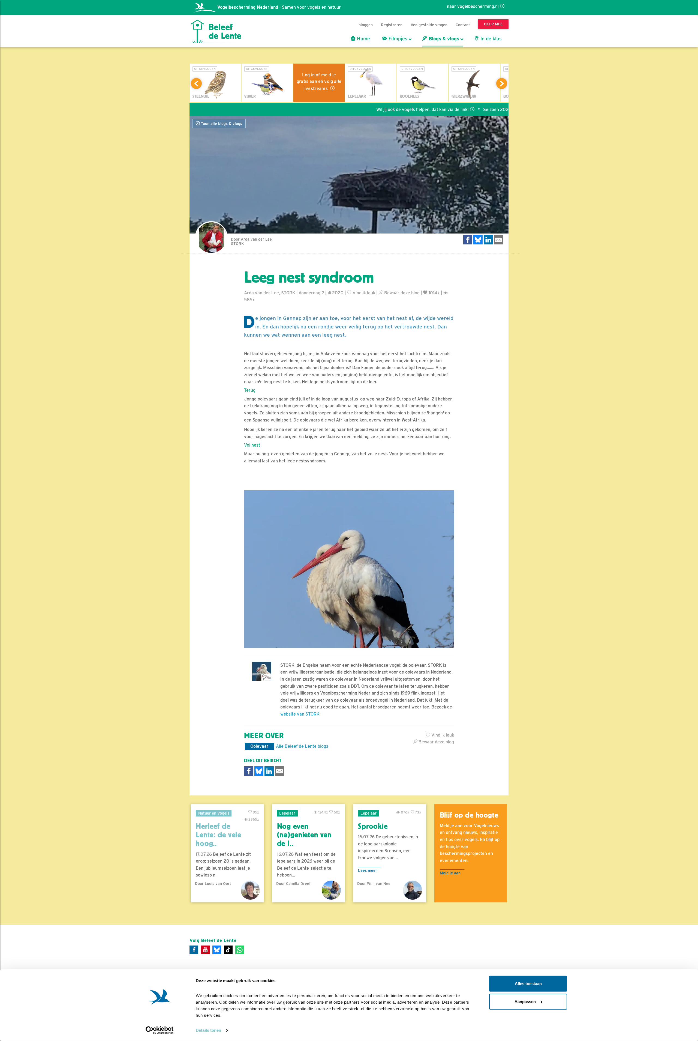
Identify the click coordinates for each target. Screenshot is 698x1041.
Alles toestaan (528, 983)
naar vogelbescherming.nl (473, 6)
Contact (463, 24)
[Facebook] (193, 950)
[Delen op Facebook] (468, 239)
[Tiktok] (228, 950)
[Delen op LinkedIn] (488, 239)
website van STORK (300, 714)
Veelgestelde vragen (429, 24)
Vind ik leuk (363, 292)
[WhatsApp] (239, 950)
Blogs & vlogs (443, 38)
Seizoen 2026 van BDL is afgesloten (485, 109)
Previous (196, 83)
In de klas (490, 38)
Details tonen (208, 1030)
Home (363, 38)
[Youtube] (205, 950)
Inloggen (365, 24)
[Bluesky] (216, 950)
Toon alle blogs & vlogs (221, 123)
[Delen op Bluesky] (478, 239)
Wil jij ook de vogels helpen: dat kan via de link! (388, 109)
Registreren (391, 24)
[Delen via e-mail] (498, 239)
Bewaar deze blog (401, 292)
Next (501, 83)
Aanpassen (525, 1001)
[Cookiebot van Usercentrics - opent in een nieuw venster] (159, 1030)
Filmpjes (397, 38)
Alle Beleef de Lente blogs (302, 746)
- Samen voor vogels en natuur (279, 7)
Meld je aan (450, 873)
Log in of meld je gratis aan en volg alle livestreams (319, 81)
